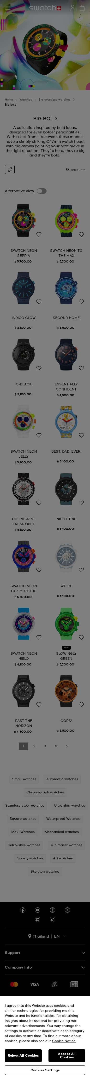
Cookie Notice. (64, 1041)
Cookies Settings (45, 1070)
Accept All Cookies (67, 1055)
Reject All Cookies (23, 1055)
